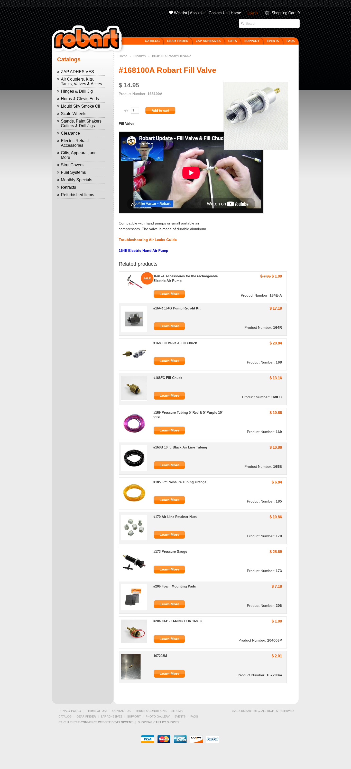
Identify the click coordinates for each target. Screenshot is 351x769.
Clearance (70, 133)
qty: (127, 110)
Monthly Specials (76, 180)
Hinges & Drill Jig (77, 91)
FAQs (194, 716)
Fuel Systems (73, 172)
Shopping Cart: (286, 13)
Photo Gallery (158, 716)
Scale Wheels (73, 113)
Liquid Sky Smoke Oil (80, 106)
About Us (198, 13)
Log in (252, 13)
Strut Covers (72, 165)
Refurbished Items (77, 195)
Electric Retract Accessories (75, 143)
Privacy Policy (70, 710)
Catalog (65, 716)
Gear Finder (86, 716)
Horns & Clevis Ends (80, 99)
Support (134, 716)
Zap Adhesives (111, 716)
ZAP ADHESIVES (77, 72)
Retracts (68, 187)
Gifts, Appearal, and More (79, 155)
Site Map (177, 710)
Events (180, 716)
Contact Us (218, 13)
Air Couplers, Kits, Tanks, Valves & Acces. (82, 81)
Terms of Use (96, 710)
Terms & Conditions (151, 710)
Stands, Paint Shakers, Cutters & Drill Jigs (82, 123)
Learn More (169, 294)
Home (236, 13)
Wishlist (180, 13)
